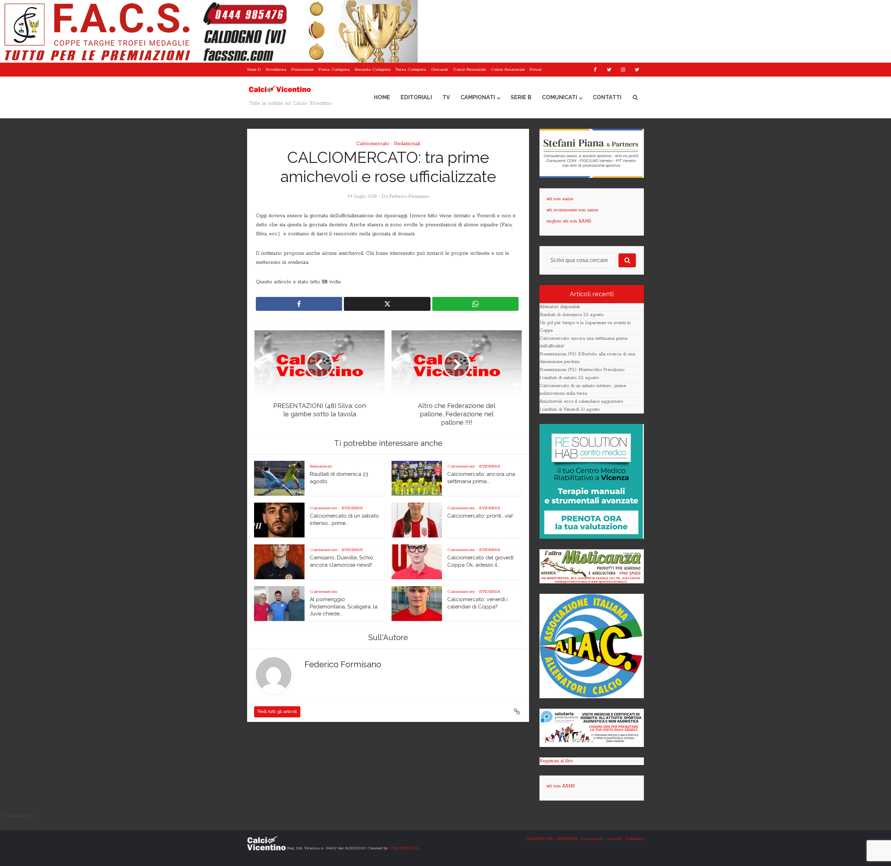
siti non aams (559, 199)
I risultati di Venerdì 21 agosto (569, 409)
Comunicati (559, 97)
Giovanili (439, 69)
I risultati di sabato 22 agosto (569, 377)
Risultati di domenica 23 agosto (571, 314)
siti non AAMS (560, 786)
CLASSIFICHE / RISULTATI (551, 838)
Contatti (607, 97)
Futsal (536, 69)
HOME (382, 97)
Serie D (254, 69)
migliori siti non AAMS (568, 221)
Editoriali (416, 97)
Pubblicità (634, 838)
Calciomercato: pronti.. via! (480, 516)
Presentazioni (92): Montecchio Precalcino (581, 369)
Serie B (521, 97)
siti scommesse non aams (572, 210)
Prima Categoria (334, 69)
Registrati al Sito (556, 761)
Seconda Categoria (373, 69)
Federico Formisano (409, 196)
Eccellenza (276, 69)
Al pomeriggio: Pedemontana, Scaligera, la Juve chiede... (344, 606)
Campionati (477, 97)
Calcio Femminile (469, 69)
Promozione (302, 69)
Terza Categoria (410, 69)
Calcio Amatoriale (508, 69)
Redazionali (407, 144)
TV (446, 97)
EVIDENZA (489, 466)
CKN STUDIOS (403, 847)
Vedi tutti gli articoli (277, 711)
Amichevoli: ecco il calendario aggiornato (581, 401)
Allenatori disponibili (559, 306)
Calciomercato (372, 144)
